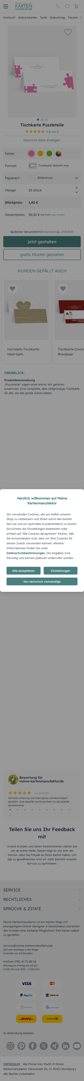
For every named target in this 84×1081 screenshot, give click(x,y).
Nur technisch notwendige (42, 581)
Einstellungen (60, 571)
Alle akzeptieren (23, 571)
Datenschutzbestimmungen (26, 553)
